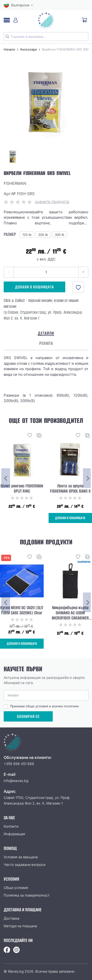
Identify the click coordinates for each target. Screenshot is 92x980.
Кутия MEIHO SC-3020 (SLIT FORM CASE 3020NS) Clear (21, 610)
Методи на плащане (20, 926)
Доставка (11, 918)
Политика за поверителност (27, 895)
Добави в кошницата (34, 287)
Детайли (46, 333)
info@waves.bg (16, 780)
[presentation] (5, 478)
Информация (14, 834)
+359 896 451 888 (19, 763)
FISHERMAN (15, 183)
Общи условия (16, 887)
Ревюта (46, 343)
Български (20, 5)
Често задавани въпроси (24, 864)
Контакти (11, 826)
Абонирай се (28, 716)
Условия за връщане (21, 857)
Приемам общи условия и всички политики (44, 706)
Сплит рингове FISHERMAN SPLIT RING (21, 488)
